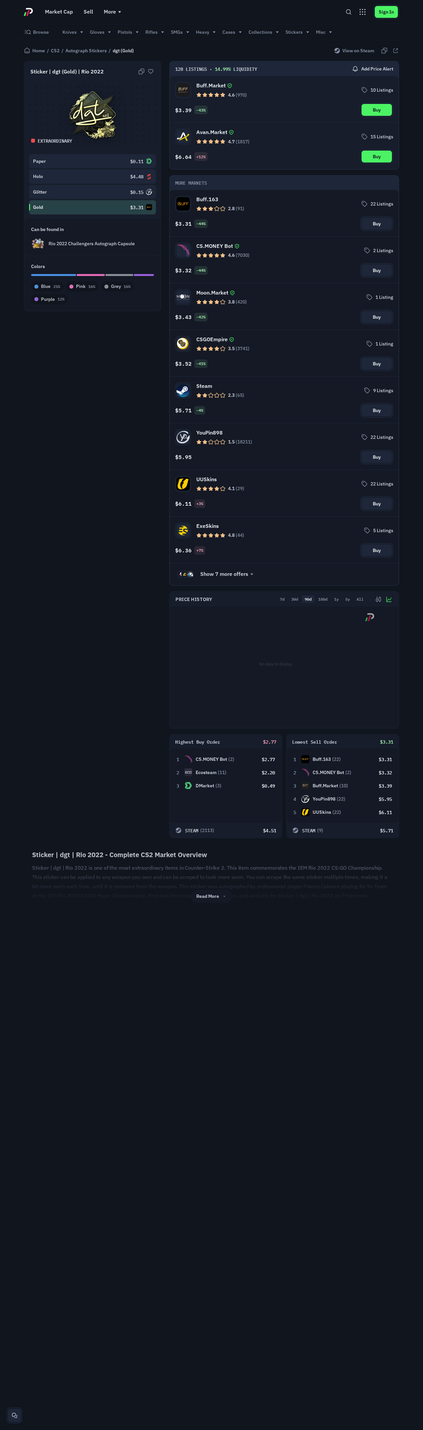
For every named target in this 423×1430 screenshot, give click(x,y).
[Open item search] (349, 12)
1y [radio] (336, 599)
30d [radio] (294, 599)
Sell (88, 11)
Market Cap (59, 11)
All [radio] (360, 599)
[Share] (395, 50)
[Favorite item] (151, 71)
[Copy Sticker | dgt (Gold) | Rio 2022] (141, 71)
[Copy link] (384, 50)
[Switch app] (362, 12)
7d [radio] (282, 599)
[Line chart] (389, 599)
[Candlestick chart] (378, 599)
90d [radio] (308, 599)
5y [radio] (347, 599)
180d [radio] (322, 599)
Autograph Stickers (86, 51)
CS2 (55, 51)
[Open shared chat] (14, 1415)
